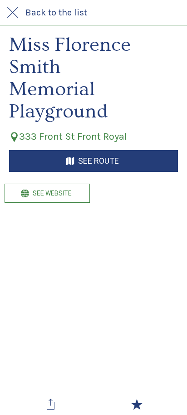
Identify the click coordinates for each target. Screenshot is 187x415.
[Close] (12, 12)
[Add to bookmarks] (137, 404)
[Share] (50, 404)
